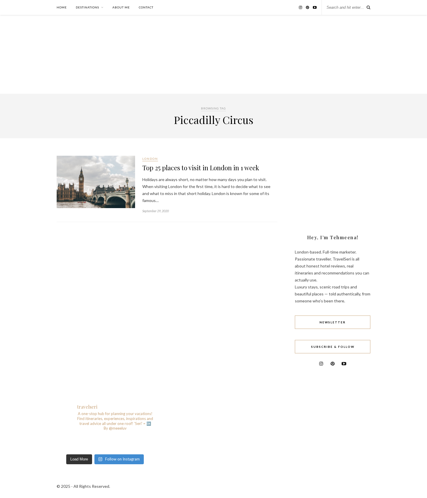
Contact (146, 7)
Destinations (87, 7)
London (150, 158)
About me (121, 7)
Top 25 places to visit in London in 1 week (200, 167)
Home (62, 7)
